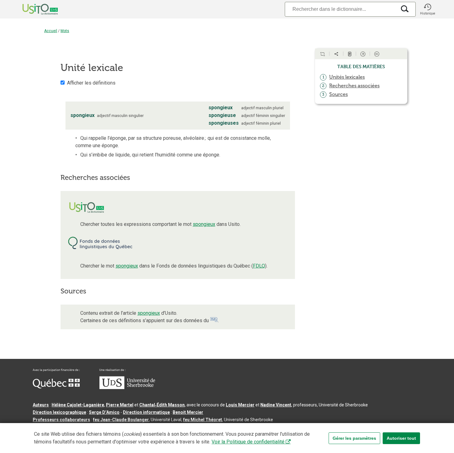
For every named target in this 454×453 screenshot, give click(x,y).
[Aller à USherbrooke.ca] (127, 387)
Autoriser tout (401, 438)
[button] (427, 9)
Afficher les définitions (91, 83)
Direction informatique (146, 412)
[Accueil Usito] (33, 9)
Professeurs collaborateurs (61, 419)
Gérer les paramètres (354, 438)
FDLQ (259, 266)
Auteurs (41, 404)
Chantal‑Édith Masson (162, 404)
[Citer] (322, 54)
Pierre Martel (119, 404)
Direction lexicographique (59, 412)
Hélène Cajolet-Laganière (78, 404)
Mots (65, 31)
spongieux (204, 224)
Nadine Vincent (275, 404)
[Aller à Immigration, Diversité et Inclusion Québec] (56, 386)
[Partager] (336, 54)
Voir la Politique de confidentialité (248, 442)
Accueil (50, 31)
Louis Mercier (240, 404)
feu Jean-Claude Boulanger (121, 419)
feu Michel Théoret (202, 419)
